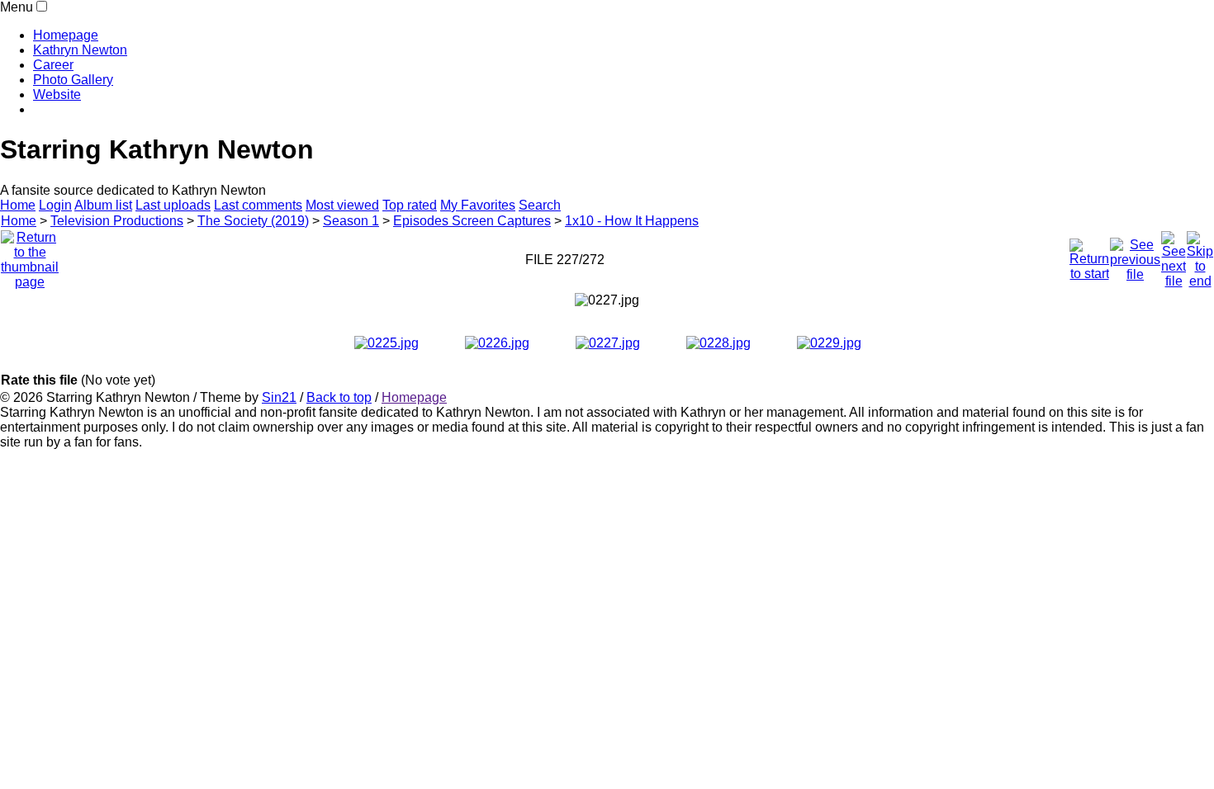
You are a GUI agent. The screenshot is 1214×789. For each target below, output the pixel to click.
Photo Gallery (73, 80)
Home (18, 205)
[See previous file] (1135, 255)
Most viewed (342, 205)
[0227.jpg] (607, 300)
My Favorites (477, 205)
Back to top (339, 397)
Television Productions (116, 221)
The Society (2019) (253, 221)
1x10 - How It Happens (632, 221)
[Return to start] (1089, 255)
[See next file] (1173, 255)
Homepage (65, 35)
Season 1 (351, 221)
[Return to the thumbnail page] (30, 255)
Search (540, 205)
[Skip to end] (1200, 255)
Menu (16, 7)
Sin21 (279, 397)
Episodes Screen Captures (472, 221)
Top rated (409, 205)
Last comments (258, 205)
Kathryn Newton (80, 50)
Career (53, 65)
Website (57, 94)
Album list (103, 205)
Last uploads (173, 205)
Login (55, 205)
